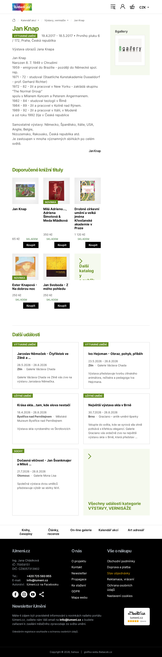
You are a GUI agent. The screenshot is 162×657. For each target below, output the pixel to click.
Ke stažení (79, 585)
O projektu (79, 561)
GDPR (76, 591)
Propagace (79, 579)
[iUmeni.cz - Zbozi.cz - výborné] (137, 616)
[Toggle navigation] (113, 7)
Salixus (75, 651)
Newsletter (79, 573)
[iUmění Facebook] (15, 594)
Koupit (30, 245)
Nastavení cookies (120, 596)
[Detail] (45, 365)
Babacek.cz (105, 651)
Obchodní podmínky (121, 561)
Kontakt (77, 567)
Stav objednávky (118, 573)
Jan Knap (19, 209)
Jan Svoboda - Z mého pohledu (55, 287)
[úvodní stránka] (13, 20)
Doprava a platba (118, 567)
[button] (41, 594)
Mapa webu (80, 597)
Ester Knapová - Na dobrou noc (24, 287)
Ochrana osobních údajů (119, 587)
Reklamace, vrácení (120, 579)
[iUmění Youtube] (33, 594)
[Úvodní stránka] (22, 7)
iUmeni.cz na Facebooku (42, 584)
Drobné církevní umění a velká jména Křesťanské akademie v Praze (86, 218)
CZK (143, 7)
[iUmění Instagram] (24, 594)
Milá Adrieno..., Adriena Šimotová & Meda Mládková (55, 214)
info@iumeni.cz (70, 619)
